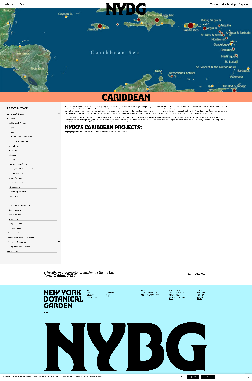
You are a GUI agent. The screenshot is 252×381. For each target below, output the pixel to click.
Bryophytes (14, 146)
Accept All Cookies (208, 377)
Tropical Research (16, 224)
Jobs (171, 299)
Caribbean (13, 150)
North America (15, 196)
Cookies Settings (178, 377)
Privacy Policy (175, 296)
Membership (229, 4)
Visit (88, 292)
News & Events (13, 233)
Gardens (89, 296)
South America (15, 210)
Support (243, 4)
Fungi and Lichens (16, 183)
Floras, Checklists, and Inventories (23, 169)
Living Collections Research (18, 247)
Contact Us (173, 294)
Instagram (201, 292)
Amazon (12, 132)
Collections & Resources (17, 242)
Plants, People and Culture (19, 205)
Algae (11, 128)
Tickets (214, 4)
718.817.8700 (179, 292)
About (108, 294)
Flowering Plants (16, 173)
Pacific (12, 201)
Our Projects (12, 118)
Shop (107, 296)
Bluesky (200, 296)
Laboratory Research (17, 192)
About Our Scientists (15, 114)
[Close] (249, 377)
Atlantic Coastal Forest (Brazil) (21, 137)
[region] (126, 377)
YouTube (200, 297)
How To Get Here (148, 296)
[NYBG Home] (126, 9)
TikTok (199, 299)
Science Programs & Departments (20, 237)
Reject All (193, 377)
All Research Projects (17, 123)
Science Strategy (14, 251)
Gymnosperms (15, 187)
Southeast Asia (15, 215)
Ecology (12, 160)
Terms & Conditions (177, 297)
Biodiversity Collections (19, 141)
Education (110, 292)
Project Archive (15, 228)
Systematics (14, 219)
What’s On (90, 294)
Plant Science (17, 108)
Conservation (14, 155)
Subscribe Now (197, 274)
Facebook (200, 294)
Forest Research (15, 178)
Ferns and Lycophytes (18, 164)
